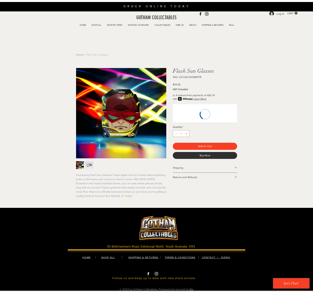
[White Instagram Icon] (156, 274)
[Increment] (186, 133)
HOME (86, 257)
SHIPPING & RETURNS (143, 257)
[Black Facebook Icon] (200, 14)
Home (80, 54)
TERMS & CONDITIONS (180, 257)
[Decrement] (175, 133)
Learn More (199, 98)
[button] (292, 13)
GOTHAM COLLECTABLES (156, 17)
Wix (191, 289)
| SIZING (223, 257)
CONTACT (209, 257)
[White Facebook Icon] (148, 274)
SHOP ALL (108, 257)
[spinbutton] (181, 133)
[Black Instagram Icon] (207, 14)
